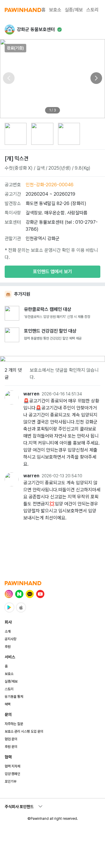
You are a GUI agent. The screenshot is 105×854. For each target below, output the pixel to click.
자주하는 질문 (14, 724)
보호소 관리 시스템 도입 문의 (24, 731)
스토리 (92, 10)
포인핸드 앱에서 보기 (52, 271)
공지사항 (10, 639)
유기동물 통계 (14, 697)
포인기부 (10, 781)
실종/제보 (74, 10)
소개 (7, 631)
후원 (7, 647)
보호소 (55, 10)
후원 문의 (11, 747)
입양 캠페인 (12, 774)
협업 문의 (11, 739)
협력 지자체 (12, 766)
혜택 (7, 704)
